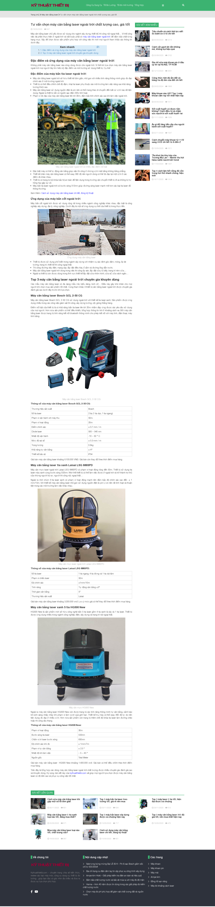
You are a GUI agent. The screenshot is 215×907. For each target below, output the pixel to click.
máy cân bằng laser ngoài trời (96, 36)
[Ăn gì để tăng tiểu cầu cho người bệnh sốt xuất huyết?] (142, 128)
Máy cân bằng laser (50, 14)
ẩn (98, 46)
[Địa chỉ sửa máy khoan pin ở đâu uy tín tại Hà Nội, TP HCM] (142, 66)
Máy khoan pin (157, 868)
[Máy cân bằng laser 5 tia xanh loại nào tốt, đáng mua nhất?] (38, 819)
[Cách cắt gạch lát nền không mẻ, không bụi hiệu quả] (142, 51)
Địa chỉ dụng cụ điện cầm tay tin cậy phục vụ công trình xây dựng (115, 871)
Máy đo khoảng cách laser (162, 885)
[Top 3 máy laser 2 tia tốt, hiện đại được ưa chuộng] (142, 803)
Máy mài (154, 872)
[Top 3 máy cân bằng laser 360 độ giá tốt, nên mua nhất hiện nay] (142, 819)
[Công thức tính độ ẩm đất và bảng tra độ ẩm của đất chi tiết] (142, 82)
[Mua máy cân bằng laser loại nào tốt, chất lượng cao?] (38, 834)
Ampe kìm (155, 877)
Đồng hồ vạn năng (159, 881)
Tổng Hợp (139, 5)
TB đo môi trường (125, 5)
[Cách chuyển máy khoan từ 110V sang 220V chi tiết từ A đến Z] (142, 144)
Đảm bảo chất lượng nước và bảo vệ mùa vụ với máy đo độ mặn (115, 880)
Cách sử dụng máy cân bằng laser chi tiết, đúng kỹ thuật (67, 193)
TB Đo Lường (109, 5)
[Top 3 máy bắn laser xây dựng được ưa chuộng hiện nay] (90, 819)
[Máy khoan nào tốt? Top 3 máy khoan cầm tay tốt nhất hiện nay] (142, 97)
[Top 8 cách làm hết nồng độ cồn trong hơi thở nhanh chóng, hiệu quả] (142, 175)
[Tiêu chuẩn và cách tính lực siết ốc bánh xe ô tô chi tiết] (142, 35)
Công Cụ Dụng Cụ (94, 5)
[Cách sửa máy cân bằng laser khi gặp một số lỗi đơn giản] (38, 803)
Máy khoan (155, 864)
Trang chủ (35, 14)
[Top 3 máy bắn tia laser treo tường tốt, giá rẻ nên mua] (90, 803)
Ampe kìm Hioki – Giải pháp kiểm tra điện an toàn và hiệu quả (114, 875)
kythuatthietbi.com (78, 773)
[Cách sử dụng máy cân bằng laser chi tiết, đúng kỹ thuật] (90, 834)
